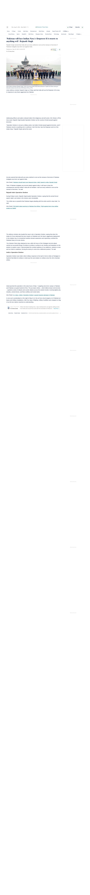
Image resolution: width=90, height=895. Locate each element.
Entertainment (33, 31)
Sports (18, 34)
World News (41, 31)
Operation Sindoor (24, 313)
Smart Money (11, 34)
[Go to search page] (10, 27)
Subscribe (77, 27)
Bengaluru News (39, 34)
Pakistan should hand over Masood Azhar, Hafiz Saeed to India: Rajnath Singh (35, 182)
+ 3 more (78, 34)
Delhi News (30, 34)
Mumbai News (48, 34)
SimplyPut (24, 34)
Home (8, 31)
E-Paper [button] (70, 27)
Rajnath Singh (17, 313)
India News (25, 31)
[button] (7, 27)
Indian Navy (10, 313)
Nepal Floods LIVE (56, 31)
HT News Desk (11, 51)
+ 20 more (65, 31)
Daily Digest (71, 34)
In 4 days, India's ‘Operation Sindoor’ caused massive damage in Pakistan (34, 295)
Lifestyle (48, 31)
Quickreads (63, 34)
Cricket (19, 31)
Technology (56, 34)
